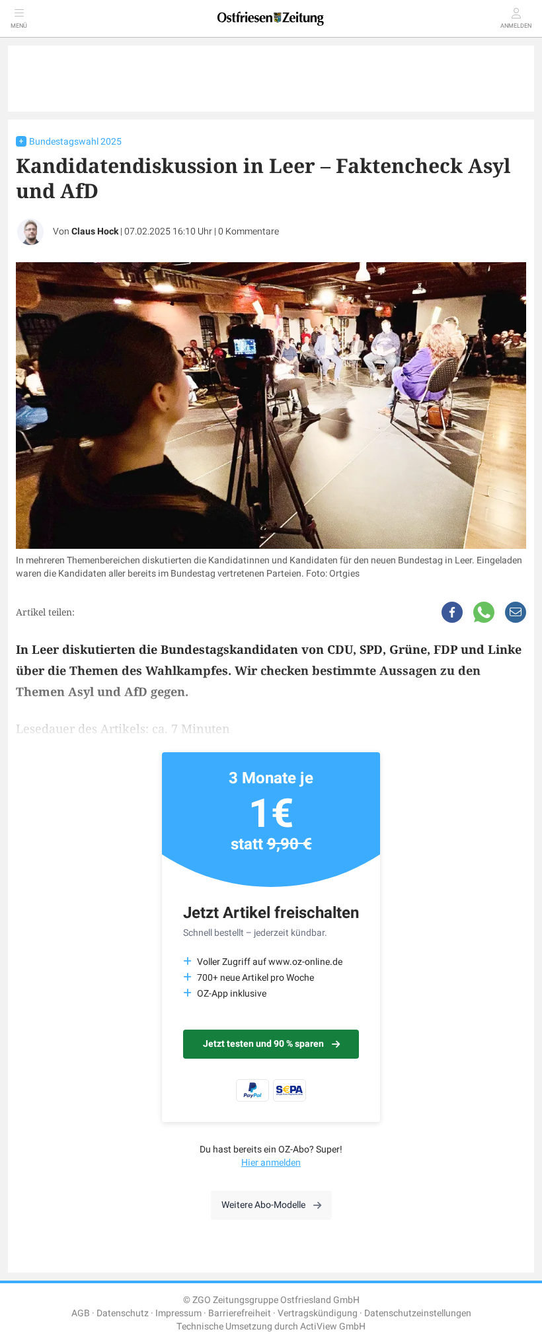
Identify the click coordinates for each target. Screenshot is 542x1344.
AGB (80, 1313)
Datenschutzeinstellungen (417, 1313)
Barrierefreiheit (239, 1313)
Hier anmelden (271, 1163)
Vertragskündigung (318, 1313)
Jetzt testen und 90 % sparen (263, 1044)
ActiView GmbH (333, 1326)
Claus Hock (94, 231)
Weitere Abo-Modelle (263, 1205)
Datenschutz (123, 1313)
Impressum (178, 1313)
